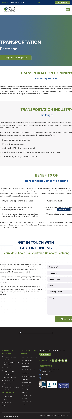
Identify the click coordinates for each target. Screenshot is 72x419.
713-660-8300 (45, 374)
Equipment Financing (10, 377)
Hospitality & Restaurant (29, 370)
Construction (26, 363)
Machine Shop (26, 385)
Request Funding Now (16, 57)
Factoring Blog (8, 396)
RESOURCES (8, 393)
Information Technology (29, 376)
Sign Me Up (45, 354)
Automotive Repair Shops (29, 357)
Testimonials (7, 402)
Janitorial (25, 379)
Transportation (26, 401)
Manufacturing (26, 382)
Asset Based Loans (9, 368)
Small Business (26, 395)
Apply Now (62, 209)
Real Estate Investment (10, 384)
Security (24, 392)
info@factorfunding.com (48, 377)
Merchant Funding (9, 371)
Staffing (24, 398)
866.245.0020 (19, 2)
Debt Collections (8, 374)
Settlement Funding (9, 380)
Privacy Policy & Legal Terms (10, 416)
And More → (25, 405)
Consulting (25, 366)
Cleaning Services (27, 360)
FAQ (5, 399)
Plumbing (25, 389)
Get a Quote (62, 2)
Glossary (6, 406)
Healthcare (25, 373)
